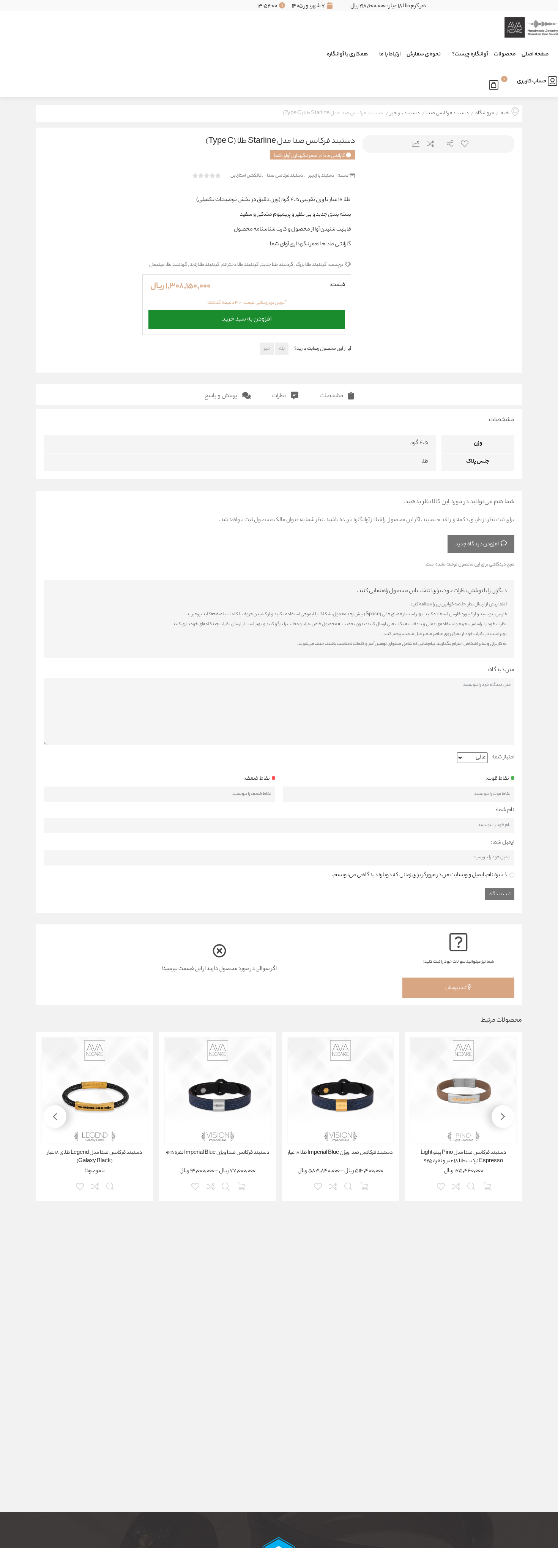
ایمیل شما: (502, 842)
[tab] (336, 394)
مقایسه (430, 143)
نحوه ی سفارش (424, 54)
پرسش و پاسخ (221, 396)
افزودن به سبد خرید (247, 317)
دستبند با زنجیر (405, 113)
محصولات (505, 54)
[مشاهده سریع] (472, 1185)
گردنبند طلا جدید (277, 265)
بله (282, 349)
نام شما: (505, 810)
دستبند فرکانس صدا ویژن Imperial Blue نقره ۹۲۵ (218, 1153)
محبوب (464, 143)
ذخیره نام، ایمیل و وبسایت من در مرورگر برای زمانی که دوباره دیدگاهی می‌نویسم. (419, 875)
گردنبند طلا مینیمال (168, 265)
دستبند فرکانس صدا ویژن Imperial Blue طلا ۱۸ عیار (340, 1153)
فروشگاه (484, 113)
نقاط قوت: (497, 778)
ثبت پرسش (456, 988)
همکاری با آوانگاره (347, 54)
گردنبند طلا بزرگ (311, 265)
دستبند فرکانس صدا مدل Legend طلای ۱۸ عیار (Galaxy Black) (94, 1157)
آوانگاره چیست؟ (470, 54)
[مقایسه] (456, 1185)
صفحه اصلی (535, 54)
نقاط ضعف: (256, 778)
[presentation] (377, 240)
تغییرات (412, 143)
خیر (267, 349)
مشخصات (332, 396)
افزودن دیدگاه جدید (477, 544)
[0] (495, 83)
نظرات (279, 396)
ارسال (447, 143)
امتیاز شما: (503, 757)
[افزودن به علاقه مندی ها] (441, 1185)
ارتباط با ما (390, 54)
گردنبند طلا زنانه (204, 265)
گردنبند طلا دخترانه (240, 265)
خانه (504, 113)
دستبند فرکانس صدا (447, 113)
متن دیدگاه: (501, 670)
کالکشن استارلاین (246, 176)
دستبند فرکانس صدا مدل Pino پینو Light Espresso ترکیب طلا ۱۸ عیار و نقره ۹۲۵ (463, 1157)
